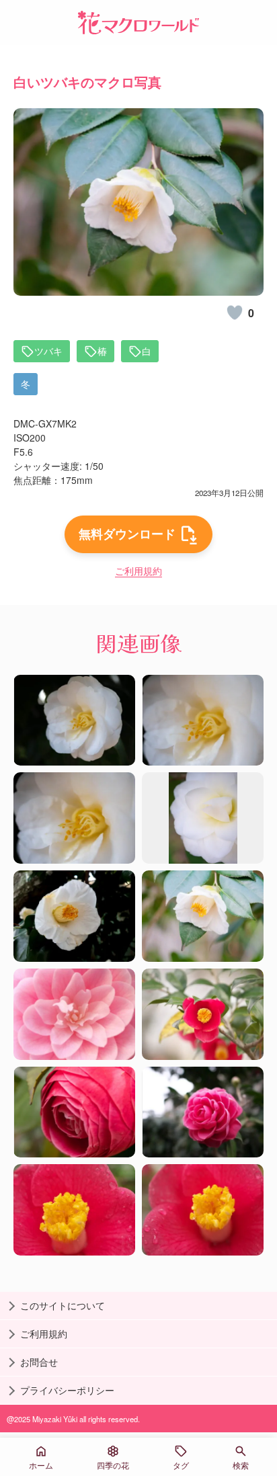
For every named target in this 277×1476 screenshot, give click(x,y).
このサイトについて (62, 1305)
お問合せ (39, 1361)
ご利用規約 (138, 570)
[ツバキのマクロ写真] (203, 1112)
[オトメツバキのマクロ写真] (74, 1014)
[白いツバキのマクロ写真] (74, 720)
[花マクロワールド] (138, 22)
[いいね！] (235, 312)
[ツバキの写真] (203, 1014)
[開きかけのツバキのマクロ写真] (74, 1112)
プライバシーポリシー (67, 1390)
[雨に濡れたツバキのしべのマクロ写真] (74, 1210)
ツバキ (48, 351)
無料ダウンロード (127, 533)
